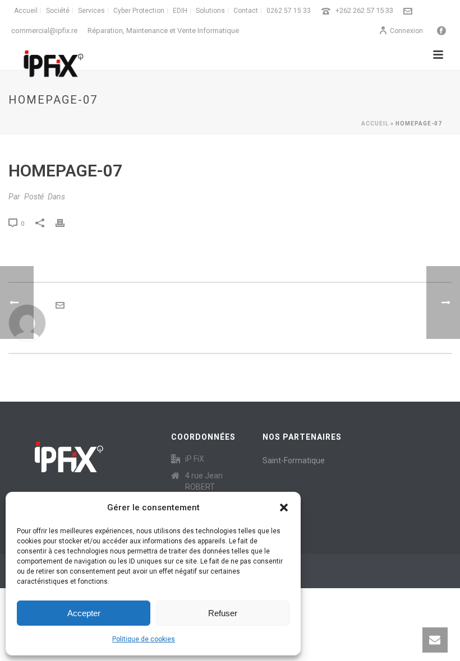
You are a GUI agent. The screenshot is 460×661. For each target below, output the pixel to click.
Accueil (375, 123)
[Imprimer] (66, 223)
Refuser (222, 613)
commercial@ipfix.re (44, 30)
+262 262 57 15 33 (364, 10)
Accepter (83, 613)
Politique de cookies (143, 639)
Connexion (406, 31)
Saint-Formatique (294, 460)
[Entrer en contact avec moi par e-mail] (60, 306)
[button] (283, 507)
